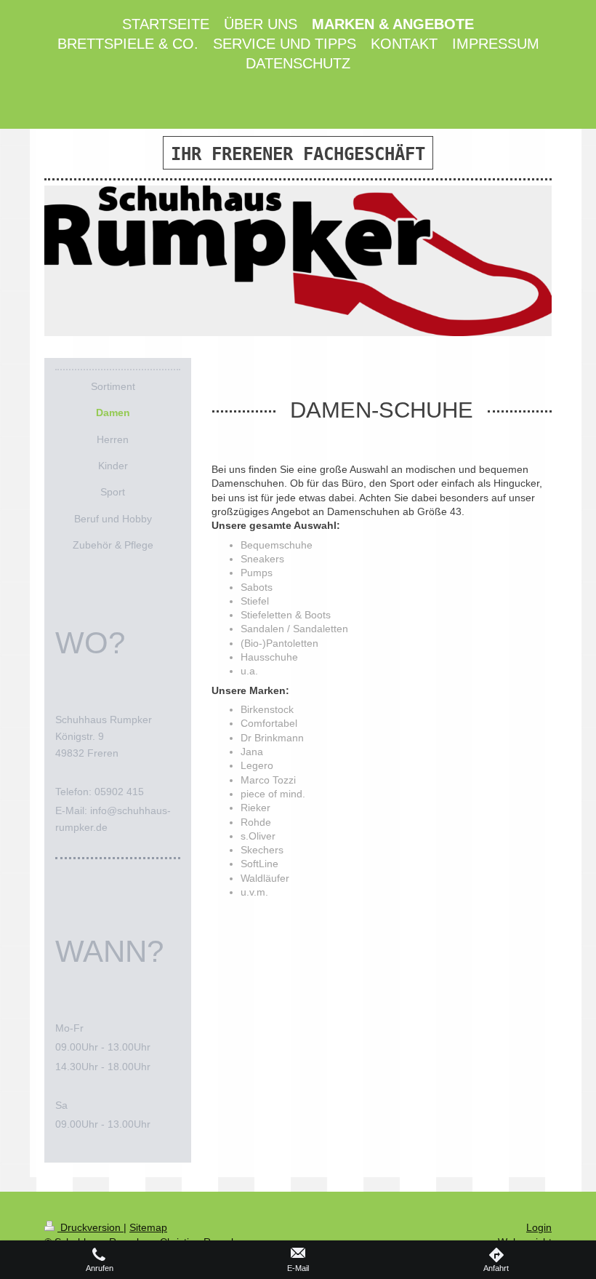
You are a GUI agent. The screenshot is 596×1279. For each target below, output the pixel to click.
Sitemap (148, 1227)
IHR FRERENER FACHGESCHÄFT (298, 154)
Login (539, 1227)
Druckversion (90, 1227)
